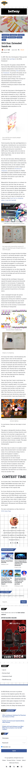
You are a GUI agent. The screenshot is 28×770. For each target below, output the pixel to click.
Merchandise (12, 37)
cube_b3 (5, 49)
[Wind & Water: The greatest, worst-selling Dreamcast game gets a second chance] (7, 573)
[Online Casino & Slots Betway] (14, 11)
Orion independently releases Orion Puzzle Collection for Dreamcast (21, 563)
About (24, 760)
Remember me (6, 747)
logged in (10, 595)
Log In (14, 750)
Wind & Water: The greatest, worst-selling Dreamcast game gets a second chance (6, 581)
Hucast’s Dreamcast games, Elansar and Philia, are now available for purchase (20, 581)
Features (4, 37)
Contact (18, 760)
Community (5, 35)
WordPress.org (6, 679)
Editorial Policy (14, 762)
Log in (4, 670)
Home (4, 760)
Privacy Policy (11, 760)
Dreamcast (21, 35)
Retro (3, 40)
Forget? (24, 742)
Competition (13, 35)
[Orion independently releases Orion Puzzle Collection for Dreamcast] (21, 556)
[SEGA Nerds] (4, 3)
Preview (19, 37)
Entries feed (6, 673)
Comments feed (7, 676)
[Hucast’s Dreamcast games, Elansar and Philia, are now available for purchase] (21, 573)
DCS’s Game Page (6, 511)
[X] (13, 543)
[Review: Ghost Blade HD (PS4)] (7, 556)
